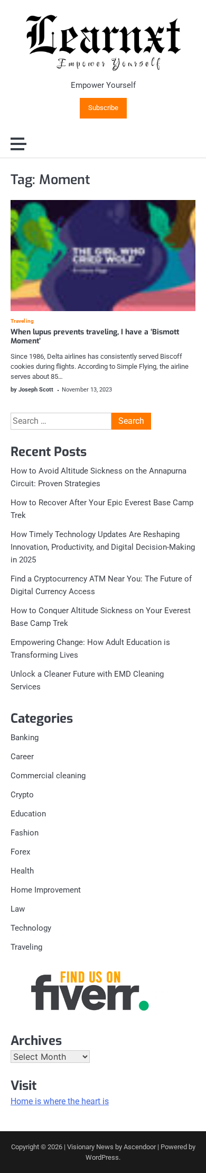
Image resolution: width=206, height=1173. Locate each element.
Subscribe (103, 108)
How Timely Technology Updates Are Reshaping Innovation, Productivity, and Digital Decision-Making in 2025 (103, 547)
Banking (25, 737)
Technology (31, 928)
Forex (20, 852)
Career (22, 756)
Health (22, 871)
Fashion (25, 833)
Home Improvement (46, 890)
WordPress (102, 1157)
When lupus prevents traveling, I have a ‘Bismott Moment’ (95, 336)
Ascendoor (140, 1147)
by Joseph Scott (32, 389)
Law (18, 909)
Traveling (22, 321)
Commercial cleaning (48, 775)
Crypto (22, 794)
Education (28, 814)
